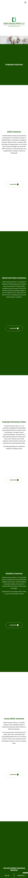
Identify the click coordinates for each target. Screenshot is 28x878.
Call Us (7, 876)
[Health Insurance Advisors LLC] (14, 20)
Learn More (13, 184)
